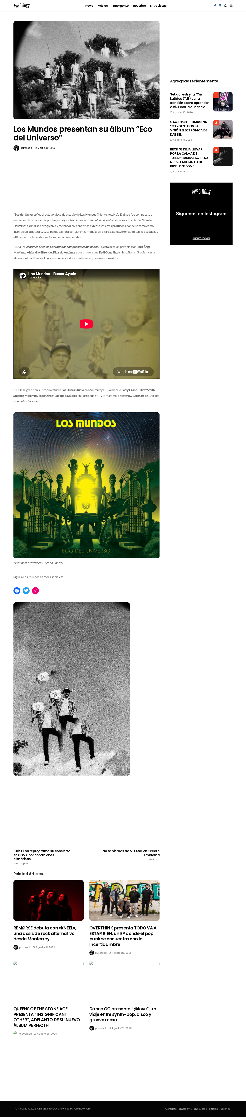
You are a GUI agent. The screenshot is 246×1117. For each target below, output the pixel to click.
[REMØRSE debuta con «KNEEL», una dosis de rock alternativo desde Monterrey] (48, 900)
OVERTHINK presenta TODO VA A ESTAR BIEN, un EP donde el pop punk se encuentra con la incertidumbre (123, 936)
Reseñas (139, 6)
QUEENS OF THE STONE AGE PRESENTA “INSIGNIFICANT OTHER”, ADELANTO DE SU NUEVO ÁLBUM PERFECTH (46, 1017)
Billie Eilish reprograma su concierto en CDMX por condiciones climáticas (41, 857)
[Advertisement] (86, 190)
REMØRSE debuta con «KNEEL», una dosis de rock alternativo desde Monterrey (44, 933)
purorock (26, 147)
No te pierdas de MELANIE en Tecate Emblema (131, 855)
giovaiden (25, 1034)
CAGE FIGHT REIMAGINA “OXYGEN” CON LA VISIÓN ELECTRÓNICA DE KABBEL (188, 128)
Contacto (171, 1108)
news (89, 6)
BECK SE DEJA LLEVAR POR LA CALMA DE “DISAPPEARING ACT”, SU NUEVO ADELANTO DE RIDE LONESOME (189, 158)
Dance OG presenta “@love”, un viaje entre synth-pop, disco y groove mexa (122, 1014)
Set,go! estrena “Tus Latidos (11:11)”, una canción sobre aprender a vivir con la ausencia (189, 100)
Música (103, 6)
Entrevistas (158, 6)
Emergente (120, 6)
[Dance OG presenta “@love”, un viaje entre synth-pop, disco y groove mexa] (124, 981)
